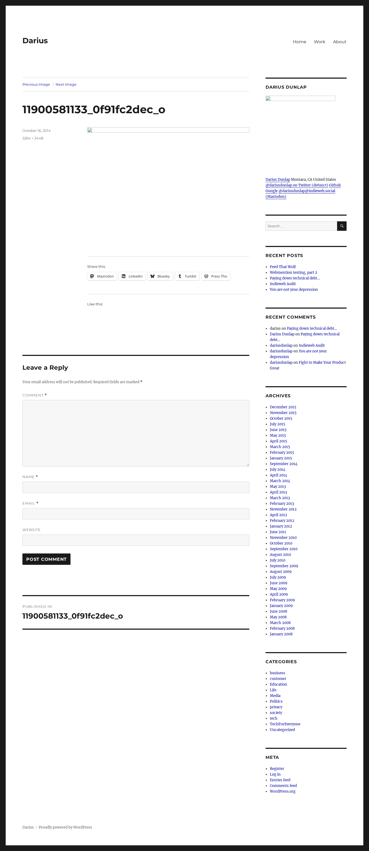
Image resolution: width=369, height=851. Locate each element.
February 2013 (282, 503)
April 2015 (278, 441)
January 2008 (281, 634)
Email (30, 503)
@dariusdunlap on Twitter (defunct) (297, 185)
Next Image (66, 84)
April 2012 (278, 515)
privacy (276, 707)
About (340, 41)
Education (278, 684)
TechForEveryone (285, 724)
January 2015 (281, 458)
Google (272, 191)
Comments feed (283, 785)
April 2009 (279, 594)
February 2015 (282, 452)
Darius (35, 40)
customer (278, 678)
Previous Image (36, 84)
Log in (275, 774)
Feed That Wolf (283, 267)
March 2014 (280, 481)
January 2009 (281, 605)
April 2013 (278, 492)
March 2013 (280, 498)
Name (30, 477)
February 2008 (282, 628)
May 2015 (278, 435)
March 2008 (280, 622)
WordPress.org (283, 791)
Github (335, 185)
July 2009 (278, 577)
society (276, 712)
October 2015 (281, 418)
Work (320, 41)
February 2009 (282, 600)
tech (273, 718)
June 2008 (278, 611)
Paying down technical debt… (295, 278)
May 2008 (278, 617)
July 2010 (277, 560)
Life (273, 690)
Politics (276, 701)
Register (277, 768)
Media (275, 695)
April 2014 (278, 475)
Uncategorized (282, 729)
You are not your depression (294, 289)
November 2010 (283, 537)
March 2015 (280, 447)
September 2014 (283, 464)
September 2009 (284, 566)
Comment (34, 395)
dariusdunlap (281, 345)
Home (299, 41)
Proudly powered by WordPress (65, 827)
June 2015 (278, 430)
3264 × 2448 (32, 138)
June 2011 (278, 532)
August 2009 (281, 571)
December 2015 (283, 407)
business (277, 673)
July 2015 (277, 424)
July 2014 (277, 469)
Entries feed (280, 780)
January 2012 (281, 526)
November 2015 (283, 413)
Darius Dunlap (278, 179)
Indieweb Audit (283, 284)
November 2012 (283, 509)
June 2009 (278, 583)
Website (31, 530)
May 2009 (278, 588)
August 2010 (280, 554)
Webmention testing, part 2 (293, 272)
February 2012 (282, 520)
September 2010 (283, 549)
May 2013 (278, 486)
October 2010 (281, 543)
